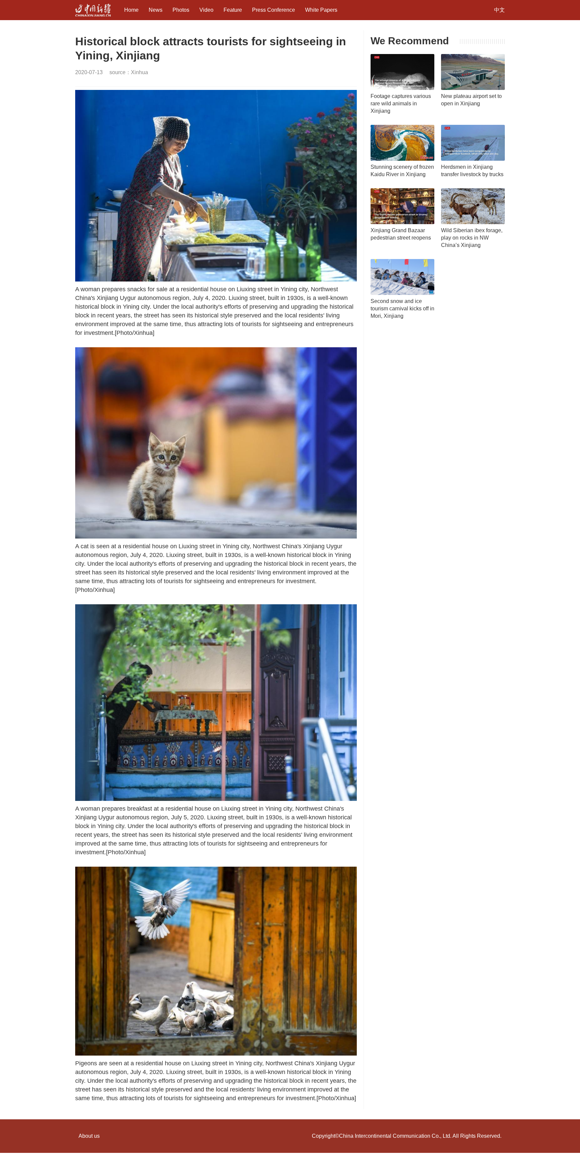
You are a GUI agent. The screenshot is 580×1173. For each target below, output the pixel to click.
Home (131, 10)
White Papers (321, 10)
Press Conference (273, 10)
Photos (181, 10)
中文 (499, 10)
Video (206, 10)
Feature (233, 10)
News (155, 10)
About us (89, 1136)
